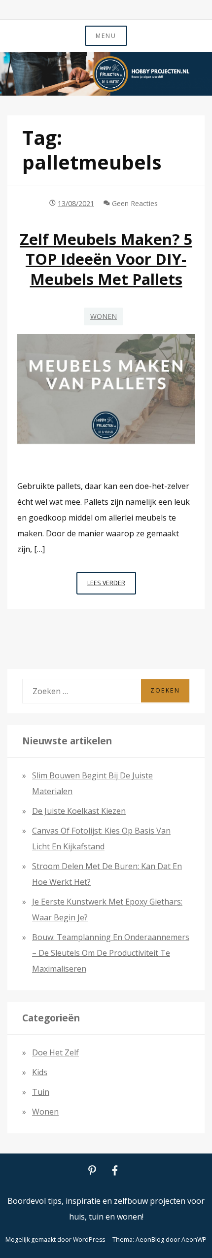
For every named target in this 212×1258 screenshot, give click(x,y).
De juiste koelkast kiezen (79, 810)
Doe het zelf (55, 1052)
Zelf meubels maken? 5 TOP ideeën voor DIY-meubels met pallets (106, 259)
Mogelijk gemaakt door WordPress (55, 1239)
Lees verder (111, 586)
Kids (39, 1072)
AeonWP (194, 1239)
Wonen (103, 316)
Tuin (40, 1091)
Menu (106, 36)
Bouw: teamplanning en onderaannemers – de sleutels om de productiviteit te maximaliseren (110, 953)
